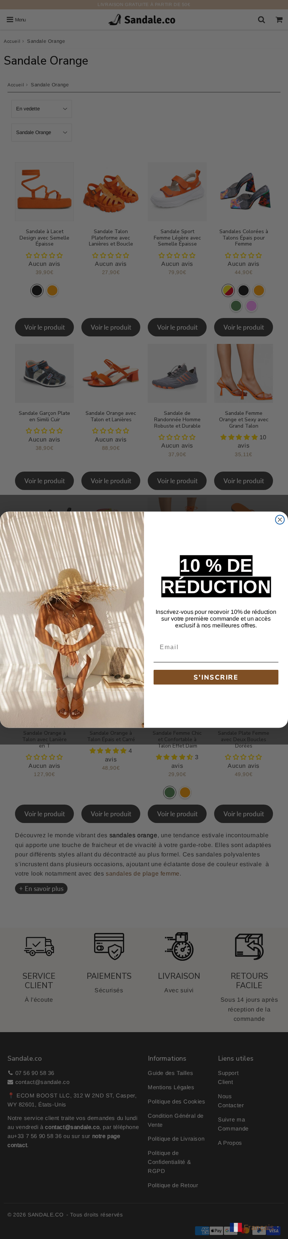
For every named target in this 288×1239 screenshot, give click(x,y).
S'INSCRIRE (216, 676)
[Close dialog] (280, 519)
